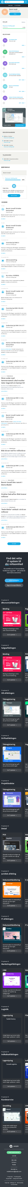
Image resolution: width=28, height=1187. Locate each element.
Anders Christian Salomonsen (16, 97)
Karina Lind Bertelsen (14, 86)
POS (4, 834)
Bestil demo (14, 196)
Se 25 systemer (11, 1132)
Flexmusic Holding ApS (11, 178)
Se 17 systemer (11, 725)
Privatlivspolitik (17, 1177)
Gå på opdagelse (14, 580)
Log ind (14, 1156)
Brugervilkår (9, 1178)
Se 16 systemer (11, 906)
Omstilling (7, 1105)
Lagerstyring (8, 1015)
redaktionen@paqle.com (14, 1171)
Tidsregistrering (9, 699)
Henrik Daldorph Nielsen (14, 74)
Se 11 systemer (11, 996)
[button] (14, 45)
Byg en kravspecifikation (14, 585)
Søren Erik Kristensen (14, 51)
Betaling (6, 608)
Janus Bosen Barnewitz (14, 63)
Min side (10, 5)
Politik (14, 1165)
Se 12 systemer (11, 635)
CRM (4, 970)
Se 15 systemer (11, 861)
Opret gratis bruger (14, 1152)
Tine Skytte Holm (13, 39)
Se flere (14, 544)
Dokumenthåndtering (11, 880)
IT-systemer (17, 5)
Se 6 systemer (11, 1041)
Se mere (3, 219)
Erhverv (14, 1162)
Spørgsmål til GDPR (17, 1178)
